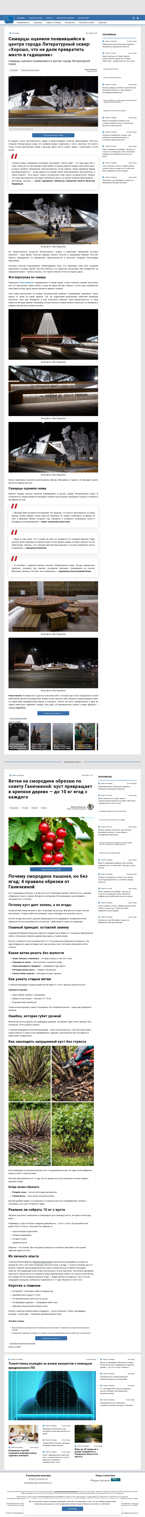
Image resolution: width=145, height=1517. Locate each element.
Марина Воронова (78, 807)
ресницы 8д (107, 69)
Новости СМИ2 (14, 722)
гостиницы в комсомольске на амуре (22, 1343)
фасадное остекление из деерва (114, 110)
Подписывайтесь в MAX (53, 135)
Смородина (14, 808)
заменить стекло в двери (123, 842)
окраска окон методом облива (109, 853)
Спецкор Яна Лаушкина (30, 70)
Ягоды (44, 808)
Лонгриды (15, 33)
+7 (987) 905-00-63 (49, 1498)
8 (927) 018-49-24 (38, 1479)
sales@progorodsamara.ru (38, 1483)
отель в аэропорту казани (18, 718)
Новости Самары (111, 41)
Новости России (110, 53)
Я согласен (72, 1509)
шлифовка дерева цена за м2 (109, 811)
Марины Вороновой (42, 1262)
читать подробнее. (17, 707)
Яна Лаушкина (91, 69)
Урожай (34, 808)
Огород (25, 808)
